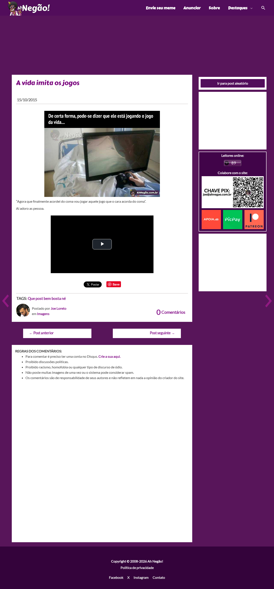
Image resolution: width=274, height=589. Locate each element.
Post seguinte (162, 333)
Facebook (116, 577)
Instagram (141, 577)
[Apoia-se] (212, 219)
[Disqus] (102, 444)
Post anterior (41, 333)
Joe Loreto (58, 308)
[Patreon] (254, 219)
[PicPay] (233, 219)
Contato (159, 577)
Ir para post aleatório (232, 83)
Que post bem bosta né (47, 298)
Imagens (43, 314)
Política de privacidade (137, 568)
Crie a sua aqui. (109, 356)
